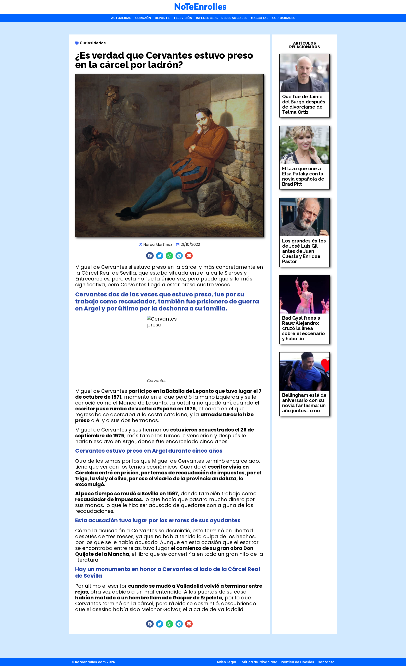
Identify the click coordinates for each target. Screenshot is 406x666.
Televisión (182, 18)
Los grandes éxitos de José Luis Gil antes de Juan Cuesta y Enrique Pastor (304, 251)
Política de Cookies (297, 662)
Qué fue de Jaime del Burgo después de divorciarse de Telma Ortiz (303, 104)
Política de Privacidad (258, 662)
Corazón (143, 18)
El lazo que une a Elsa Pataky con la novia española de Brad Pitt (303, 176)
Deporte (162, 18)
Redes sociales (234, 18)
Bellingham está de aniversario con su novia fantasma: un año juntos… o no (304, 402)
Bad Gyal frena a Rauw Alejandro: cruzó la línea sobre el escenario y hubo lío (303, 328)
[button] (150, 256)
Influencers (207, 18)
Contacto (326, 662)
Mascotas (259, 18)
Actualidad (121, 18)
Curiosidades (283, 18)
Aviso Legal (226, 662)
